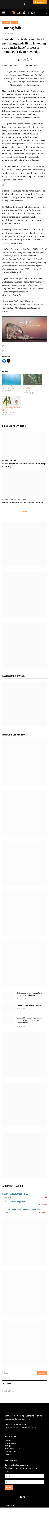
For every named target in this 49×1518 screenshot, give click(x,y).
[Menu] (3, 12)
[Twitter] (24, 1497)
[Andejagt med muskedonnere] (8, 1008)
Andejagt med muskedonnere (29, 1005)
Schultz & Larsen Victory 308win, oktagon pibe (21, 1209)
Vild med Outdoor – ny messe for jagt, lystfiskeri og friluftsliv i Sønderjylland (30, 1020)
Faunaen (6, 22)
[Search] (45, 12)
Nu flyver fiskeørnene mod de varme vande (22, 502)
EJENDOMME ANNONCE (13, 675)
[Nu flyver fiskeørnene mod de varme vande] (24, 483)
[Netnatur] (24, 12)
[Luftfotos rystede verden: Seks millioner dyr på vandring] (24, 444)
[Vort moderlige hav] (11, 379)
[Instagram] (28, 1497)
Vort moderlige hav (9, 386)
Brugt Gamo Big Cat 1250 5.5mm (15, 1194)
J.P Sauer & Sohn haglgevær (14, 1202)
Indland (14, 22)
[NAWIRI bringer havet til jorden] (11, 401)
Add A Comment (24, 512)
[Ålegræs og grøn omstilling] (32, 379)
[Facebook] (21, 1497)
